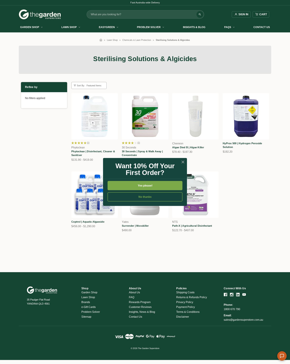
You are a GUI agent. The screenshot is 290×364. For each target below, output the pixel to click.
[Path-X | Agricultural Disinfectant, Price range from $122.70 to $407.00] (195, 194)
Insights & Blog (194, 27)
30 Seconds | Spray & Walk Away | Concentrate (142, 153)
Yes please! (145, 185)
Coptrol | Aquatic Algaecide (87, 221)
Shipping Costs (185, 292)
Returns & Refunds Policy (191, 297)
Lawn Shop (69, 27)
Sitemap (86, 316)
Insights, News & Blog (142, 311)
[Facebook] (225, 294)
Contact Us (261, 27)
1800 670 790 (232, 309)
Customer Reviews (140, 307)
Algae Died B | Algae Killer (188, 147)
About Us (134, 292)
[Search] (200, 14)
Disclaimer (182, 316)
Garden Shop (29, 27)
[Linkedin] (238, 294)
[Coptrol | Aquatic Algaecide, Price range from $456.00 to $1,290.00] (94, 194)
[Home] (101, 40)
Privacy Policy (184, 302)
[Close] (183, 162)
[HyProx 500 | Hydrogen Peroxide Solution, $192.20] (246, 116)
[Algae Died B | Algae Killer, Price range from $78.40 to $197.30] (195, 116)
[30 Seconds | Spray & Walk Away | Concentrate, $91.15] (145, 116)
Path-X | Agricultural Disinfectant (192, 225)
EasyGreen (107, 27)
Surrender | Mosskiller (135, 225)
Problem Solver (149, 27)
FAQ (131, 297)
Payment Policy (185, 307)
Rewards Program (140, 302)
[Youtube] (244, 294)
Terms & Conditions (188, 311)
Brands (85, 302)
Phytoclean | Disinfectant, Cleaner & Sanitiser (93, 153)
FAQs (227, 27)
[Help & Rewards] (282, 356)
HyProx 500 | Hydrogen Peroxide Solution (242, 145)
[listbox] (95, 85)
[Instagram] (231, 294)
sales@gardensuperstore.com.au (243, 319)
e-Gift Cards (88, 307)
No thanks (145, 196)
